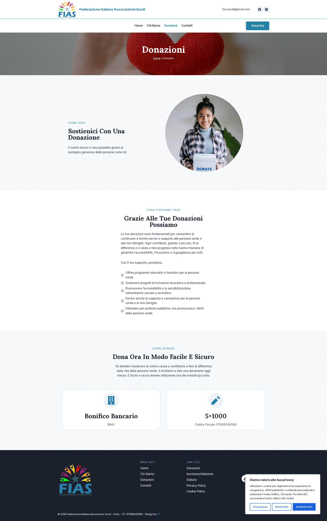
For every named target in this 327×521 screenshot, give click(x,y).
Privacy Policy (196, 485)
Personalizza (260, 506)
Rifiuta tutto (281, 506)
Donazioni (170, 25)
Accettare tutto (304, 506)
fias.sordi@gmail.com (236, 9)
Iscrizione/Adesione (200, 474)
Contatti (186, 25)
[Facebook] (260, 9)
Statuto (192, 479)
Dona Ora (257, 25)
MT (159, 514)
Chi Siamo (153, 25)
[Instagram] (266, 9)
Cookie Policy (196, 491)
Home (139, 25)
